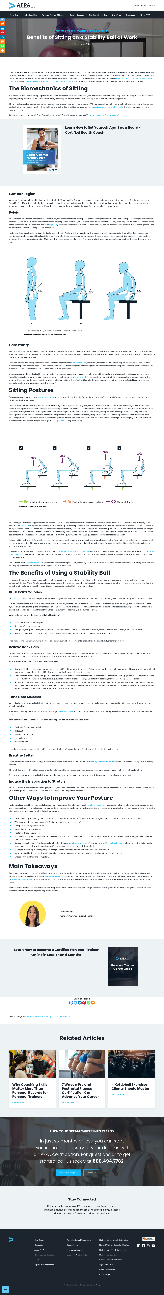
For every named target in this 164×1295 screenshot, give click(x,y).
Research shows (66, 711)
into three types (47, 397)
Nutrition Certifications (108, 1255)
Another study (80, 377)
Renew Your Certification (44, 1255)
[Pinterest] (84, 1003)
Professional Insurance (75, 1250)
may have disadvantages (22, 879)
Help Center (39, 1240)
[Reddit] (2, 23)
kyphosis (53, 224)
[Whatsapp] (88, 1003)
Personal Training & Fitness (53, 15)
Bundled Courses (77, 15)
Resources (130, 15)
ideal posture (58, 420)
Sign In (152, 6)
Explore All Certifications (44, 1265)
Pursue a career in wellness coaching (102, 115)
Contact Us (91, 1173)
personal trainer (20, 598)
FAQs (36, 1260)
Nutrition (14, 15)
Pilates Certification (107, 1269)
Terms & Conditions (82, 1285)
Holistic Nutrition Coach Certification (113, 1240)
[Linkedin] (80, 1003)
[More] (93, 1003)
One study (25, 525)
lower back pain (79, 362)
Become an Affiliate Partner (77, 1255)
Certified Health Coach (61, 81)
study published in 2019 (102, 761)
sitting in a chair (78, 843)
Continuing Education (98, 15)
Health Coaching (30, 15)
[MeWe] (2, 37)
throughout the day (93, 805)
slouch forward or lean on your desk (74, 551)
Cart (144, 6)
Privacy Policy (95, 1285)
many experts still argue (55, 876)
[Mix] (2, 41)
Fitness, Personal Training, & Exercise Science (82, 31)
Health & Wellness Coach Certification (114, 1245)
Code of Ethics (72, 1245)
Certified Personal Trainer (37, 81)
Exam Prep (116, 15)
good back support (116, 843)
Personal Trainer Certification (110, 1260)
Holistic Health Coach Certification (112, 1250)
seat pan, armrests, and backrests (108, 107)
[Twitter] (75, 1003)
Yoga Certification (106, 1265)
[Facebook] (71, 1003)
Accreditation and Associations (79, 1240)
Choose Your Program (68, 1173)
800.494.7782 (108, 1161)
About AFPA (145, 15)
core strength (33, 562)
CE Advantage (104, 1274)
